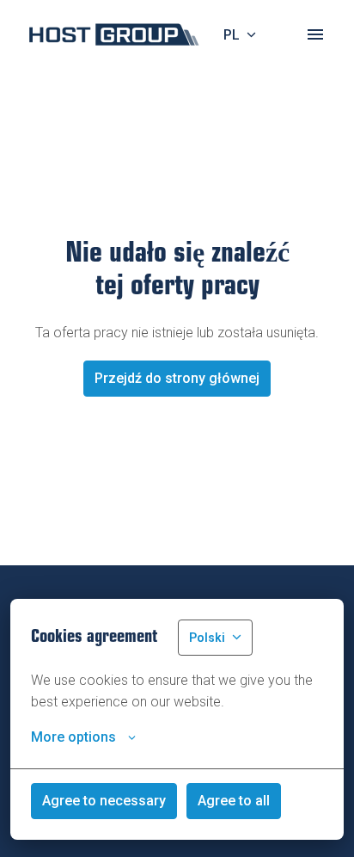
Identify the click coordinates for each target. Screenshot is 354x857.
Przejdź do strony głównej (177, 378)
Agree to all (234, 800)
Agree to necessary (104, 800)
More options (73, 737)
